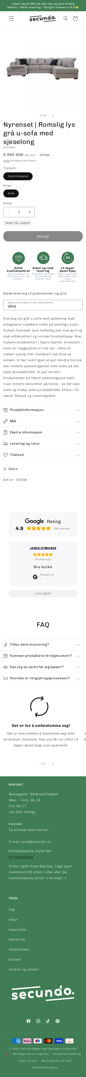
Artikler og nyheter (24, 969)
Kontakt (15, 959)
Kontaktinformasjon (45, 1067)
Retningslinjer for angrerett (31, 1054)
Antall (7, 203)
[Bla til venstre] (33, 115)
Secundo (26, 1048)
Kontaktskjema (21, 857)
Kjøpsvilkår (18, 930)
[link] (39, 723)
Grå (13, 194)
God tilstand (20, 177)
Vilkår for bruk (27, 1060)
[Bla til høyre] (53, 115)
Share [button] (13, 469)
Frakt (6, 160)
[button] (66, 18)
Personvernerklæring (66, 1054)
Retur (13, 920)
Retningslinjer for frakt (57, 1060)
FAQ (12, 910)
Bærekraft (17, 939)
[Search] (78, 304)
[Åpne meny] (11, 18)
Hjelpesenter (19, 949)
